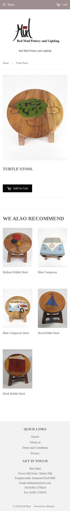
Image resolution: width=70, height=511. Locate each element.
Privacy (35, 453)
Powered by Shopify (44, 506)
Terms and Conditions (35, 447)
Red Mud (26, 506)
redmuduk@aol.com (39, 483)
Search (35, 436)
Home (6, 63)
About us (35, 442)
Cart (64, 4)
